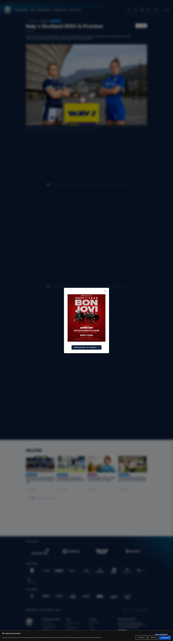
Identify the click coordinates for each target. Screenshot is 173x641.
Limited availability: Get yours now (85, 347)
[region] (86, 636)
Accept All (165, 637)
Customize (141, 637)
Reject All (153, 637)
